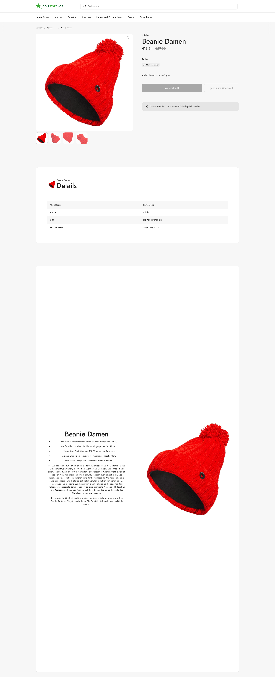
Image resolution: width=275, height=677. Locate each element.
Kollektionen (52, 27)
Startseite (39, 27)
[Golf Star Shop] (49, 6)
